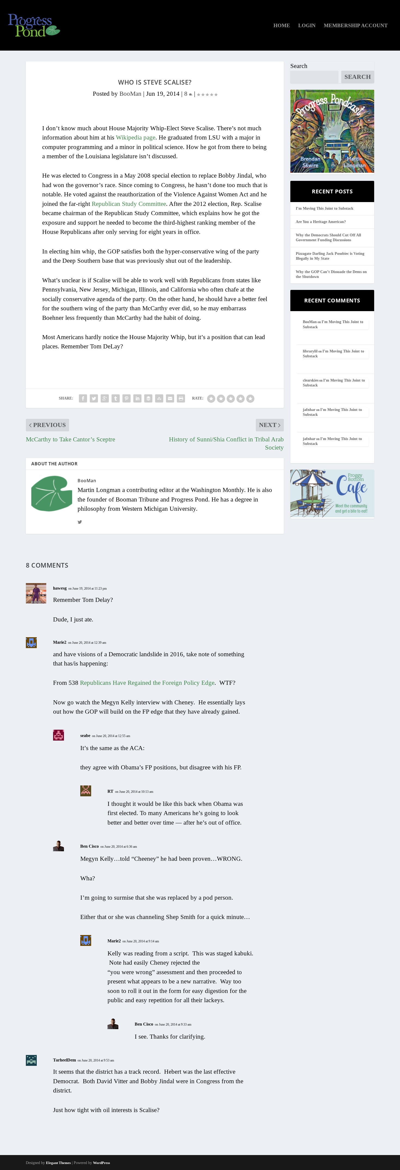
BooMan (130, 93)
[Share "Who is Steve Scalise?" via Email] (170, 398)
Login (307, 25)
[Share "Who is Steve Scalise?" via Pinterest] (126, 398)
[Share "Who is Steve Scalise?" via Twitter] (93, 398)
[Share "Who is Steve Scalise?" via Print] (181, 398)
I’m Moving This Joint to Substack (324, 208)
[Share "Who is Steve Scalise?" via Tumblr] (115, 398)
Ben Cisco (89, 846)
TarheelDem (64, 1060)
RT (110, 791)
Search (298, 66)
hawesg (60, 588)
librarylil (310, 351)
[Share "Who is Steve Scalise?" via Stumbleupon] (159, 398)
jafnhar (309, 410)
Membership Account (356, 25)
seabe (85, 735)
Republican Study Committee (129, 203)
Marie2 (59, 642)
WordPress (101, 1163)
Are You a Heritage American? (321, 222)
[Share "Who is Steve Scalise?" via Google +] (104, 398)
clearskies (310, 380)
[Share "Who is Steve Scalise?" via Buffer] (148, 398)
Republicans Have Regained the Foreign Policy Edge (147, 682)
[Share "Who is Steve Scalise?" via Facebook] (83, 398)
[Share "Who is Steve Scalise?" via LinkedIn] (137, 398)
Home (281, 25)
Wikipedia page (135, 137)
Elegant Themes (58, 1163)
